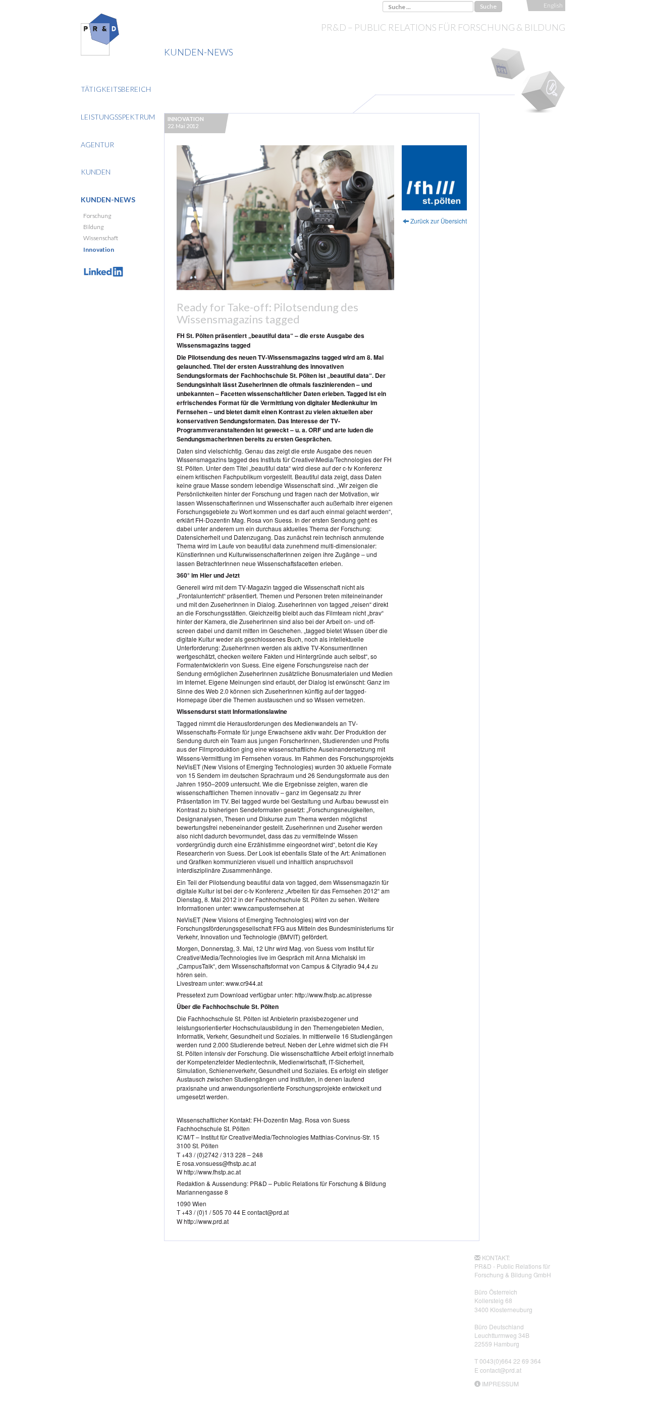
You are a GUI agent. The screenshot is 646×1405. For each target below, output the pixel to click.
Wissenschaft (100, 238)
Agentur (97, 144)
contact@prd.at (500, 1370)
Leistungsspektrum (118, 117)
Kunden (96, 171)
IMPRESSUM (500, 1383)
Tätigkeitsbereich (116, 89)
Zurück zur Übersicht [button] (438, 220)
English (553, 5)
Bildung (93, 227)
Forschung (97, 215)
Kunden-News (108, 199)
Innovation (98, 249)
